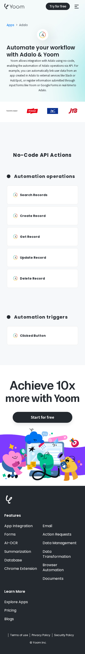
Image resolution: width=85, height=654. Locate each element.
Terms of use (19, 635)
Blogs (9, 619)
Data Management (60, 543)
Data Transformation (57, 554)
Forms (10, 534)
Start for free (42, 417)
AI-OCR (11, 543)
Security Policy (64, 635)
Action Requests (57, 534)
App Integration (18, 526)
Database (13, 560)
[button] (77, 6)
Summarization (17, 551)
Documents (53, 578)
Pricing (10, 610)
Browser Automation (53, 568)
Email (47, 526)
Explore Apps (16, 602)
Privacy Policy (41, 635)
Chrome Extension (20, 568)
